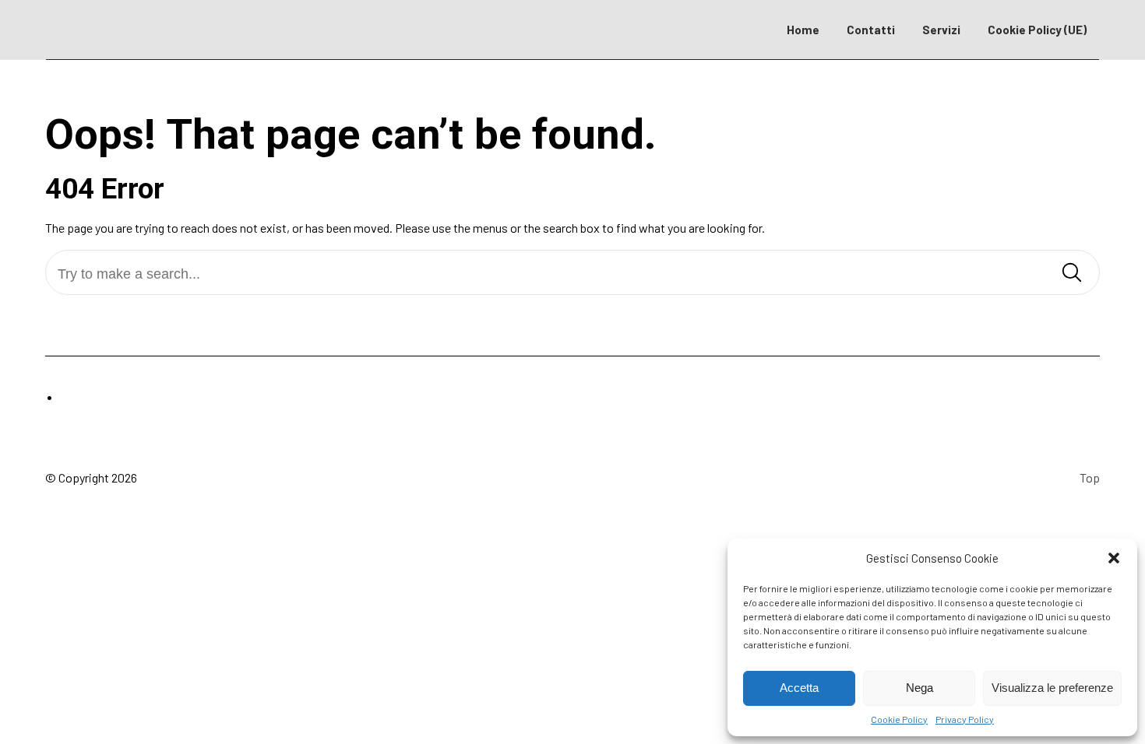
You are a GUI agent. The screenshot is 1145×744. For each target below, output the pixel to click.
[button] (1114, 558)
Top (1090, 477)
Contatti (871, 30)
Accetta (799, 687)
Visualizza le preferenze (1052, 687)
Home (803, 30)
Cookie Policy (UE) (1037, 30)
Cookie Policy (899, 719)
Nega (919, 687)
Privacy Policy (964, 719)
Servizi (941, 30)
